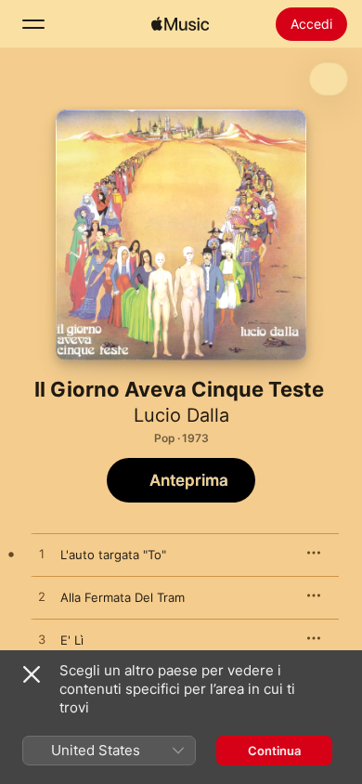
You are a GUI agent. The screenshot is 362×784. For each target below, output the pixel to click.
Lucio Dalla (181, 415)
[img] (180, 24)
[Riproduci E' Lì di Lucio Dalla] (41, 640)
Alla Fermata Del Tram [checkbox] (122, 597)
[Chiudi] (31, 674)
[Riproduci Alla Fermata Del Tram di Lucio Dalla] (41, 597)
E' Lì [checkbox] (72, 640)
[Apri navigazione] (33, 24)
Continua (274, 750)
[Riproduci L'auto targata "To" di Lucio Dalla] (41, 554)
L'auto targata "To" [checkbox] (113, 554)
